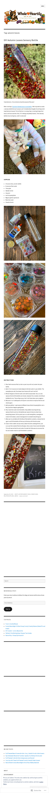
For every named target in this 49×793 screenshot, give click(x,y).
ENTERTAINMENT (23, 494)
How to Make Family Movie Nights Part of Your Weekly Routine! (22, 762)
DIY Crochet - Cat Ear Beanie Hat (14, 631)
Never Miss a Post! (10, 591)
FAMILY (29, 494)
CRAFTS (16, 494)
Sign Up (8, 609)
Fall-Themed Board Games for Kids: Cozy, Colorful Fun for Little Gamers (24, 753)
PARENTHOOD (34, 494)
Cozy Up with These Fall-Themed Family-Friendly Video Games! (22, 760)
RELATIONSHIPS (7, 496)
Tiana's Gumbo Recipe (11, 624)
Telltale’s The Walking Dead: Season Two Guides (18, 633)
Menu (42, 6)
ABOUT (6, 770)
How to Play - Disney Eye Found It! (14, 635)
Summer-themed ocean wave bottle (22, 106)
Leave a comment (23, 496)
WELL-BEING (15, 496)
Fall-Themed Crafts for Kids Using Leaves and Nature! (19, 758)
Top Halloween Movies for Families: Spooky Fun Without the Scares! (23, 756)
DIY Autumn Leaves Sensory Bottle (21, 40)
